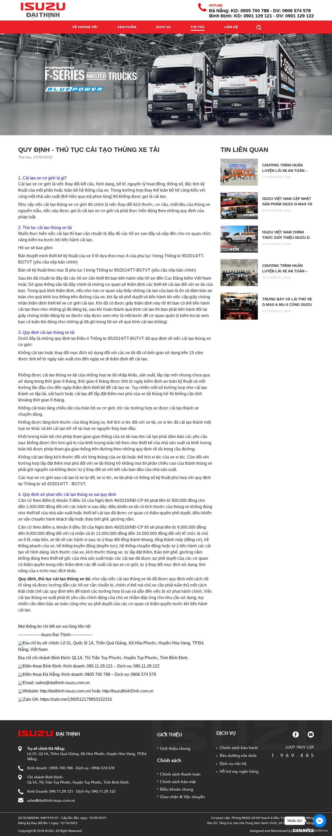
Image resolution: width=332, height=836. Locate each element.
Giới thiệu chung (175, 748)
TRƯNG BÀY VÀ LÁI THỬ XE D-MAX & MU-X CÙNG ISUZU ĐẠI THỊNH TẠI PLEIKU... (287, 304)
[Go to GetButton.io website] (319, 830)
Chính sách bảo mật (178, 781)
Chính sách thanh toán (180, 774)
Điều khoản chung (176, 789)
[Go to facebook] (319, 820)
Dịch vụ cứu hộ (233, 763)
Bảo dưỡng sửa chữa (238, 755)
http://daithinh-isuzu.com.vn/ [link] (65, 691)
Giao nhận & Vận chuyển (182, 796)
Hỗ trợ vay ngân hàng (239, 771)
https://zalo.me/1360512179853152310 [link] (76, 699)
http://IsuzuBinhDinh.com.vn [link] (128, 691)
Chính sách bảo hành (239, 747)
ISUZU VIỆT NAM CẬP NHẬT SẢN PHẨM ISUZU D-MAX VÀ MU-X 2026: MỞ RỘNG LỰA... (288, 204)
